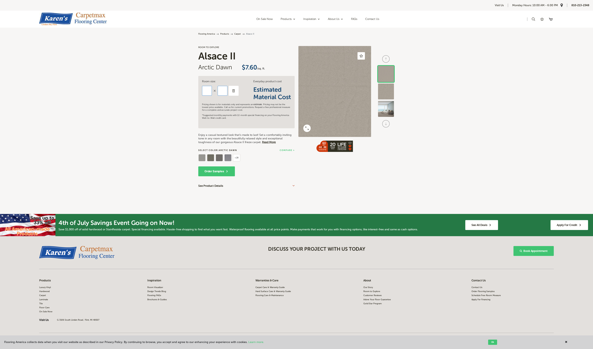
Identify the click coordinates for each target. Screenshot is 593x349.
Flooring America (206, 34)
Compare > (287, 150)
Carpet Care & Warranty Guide (270, 287)
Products (224, 34)
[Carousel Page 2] (386, 91)
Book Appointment (535, 251)
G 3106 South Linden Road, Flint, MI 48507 (78, 320)
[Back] (386, 59)
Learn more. (256, 342)
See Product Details (210, 186)
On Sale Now (264, 19)
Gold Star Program (372, 303)
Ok (492, 342)
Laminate (43, 299)
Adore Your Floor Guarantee (377, 299)
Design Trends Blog (156, 291)
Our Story (368, 287)
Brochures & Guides (157, 299)
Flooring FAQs (154, 295)
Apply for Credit (567, 225)
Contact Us (372, 19)
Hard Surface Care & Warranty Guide (273, 291)
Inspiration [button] (309, 19)
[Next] (386, 123)
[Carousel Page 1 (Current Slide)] (386, 74)
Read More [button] (269, 142)
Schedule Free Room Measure (486, 295)
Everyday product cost (267, 81)
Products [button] (286, 19)
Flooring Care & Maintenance (269, 295)
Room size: (209, 81)
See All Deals (479, 225)
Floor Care (44, 307)
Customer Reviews (372, 295)
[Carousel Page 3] (386, 109)
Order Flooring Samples (483, 291)
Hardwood (44, 291)
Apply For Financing (480, 299)
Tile (41, 303)
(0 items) (551, 19)
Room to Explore (371, 291)
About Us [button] (333, 19)
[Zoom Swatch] (307, 128)
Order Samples (214, 171)
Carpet (237, 34)
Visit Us (499, 5)
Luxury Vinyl (45, 287)
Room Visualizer (155, 287)
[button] (533, 19)
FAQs (354, 19)
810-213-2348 (580, 5)
